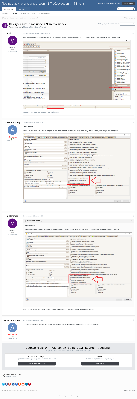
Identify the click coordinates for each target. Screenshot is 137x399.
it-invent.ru (5, 13)
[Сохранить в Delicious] (16, 384)
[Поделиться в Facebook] (6, 384)
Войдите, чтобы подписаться (109, 24)
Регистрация (128, 3)
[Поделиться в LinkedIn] (26, 384)
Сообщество (8, 9)
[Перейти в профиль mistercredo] (5, 25)
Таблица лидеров (44, 13)
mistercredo (18, 27)
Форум (14, 13)
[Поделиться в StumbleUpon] (23, 384)
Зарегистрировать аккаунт (37, 363)
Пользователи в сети (28, 13)
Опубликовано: (33, 33)
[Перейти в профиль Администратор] (12, 130)
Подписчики (125, 24)
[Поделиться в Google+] (9, 384)
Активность (23, 9)
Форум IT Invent (40, 27)
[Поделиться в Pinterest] (29, 384)
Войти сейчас (100, 363)
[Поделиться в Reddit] (19, 384)
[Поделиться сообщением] (133, 33)
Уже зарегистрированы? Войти (108, 3)
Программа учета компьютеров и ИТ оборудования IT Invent (43, 3)
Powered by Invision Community (68, 396)
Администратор (12, 122)
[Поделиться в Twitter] (3, 384)
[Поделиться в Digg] (13, 384)
